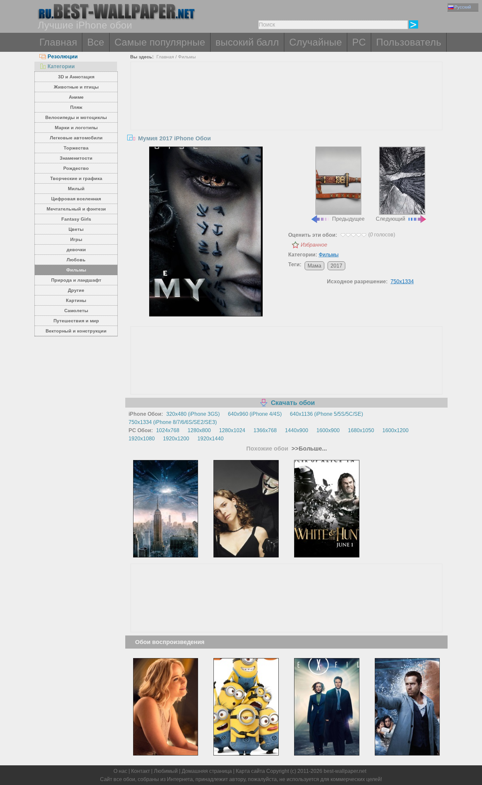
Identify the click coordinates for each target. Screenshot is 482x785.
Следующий (390, 219)
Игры (76, 239)
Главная (58, 42)
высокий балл (247, 42)
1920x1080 (142, 438)
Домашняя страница (207, 771)
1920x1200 (176, 438)
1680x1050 (361, 430)
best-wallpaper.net (345, 771)
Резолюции (63, 56)
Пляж (76, 107)
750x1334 (402, 281)
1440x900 (296, 430)
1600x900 (328, 430)
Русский (462, 7)
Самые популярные (159, 42)
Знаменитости (76, 158)
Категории (61, 66)
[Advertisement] (286, 111)
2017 (336, 266)
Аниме (76, 97)
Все (95, 42)
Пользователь (408, 42)
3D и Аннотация (76, 76)
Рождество (76, 168)
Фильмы (76, 269)
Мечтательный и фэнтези (76, 208)
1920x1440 (210, 438)
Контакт (140, 771)
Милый (76, 188)
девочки (76, 249)
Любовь (76, 259)
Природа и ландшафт (76, 280)
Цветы (76, 229)
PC (359, 42)
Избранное (314, 245)
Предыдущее (348, 219)
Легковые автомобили (76, 137)
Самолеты (76, 310)
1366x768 (265, 430)
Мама (314, 266)
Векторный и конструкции (76, 330)
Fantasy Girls (76, 219)
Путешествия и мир (76, 320)
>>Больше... (308, 448)
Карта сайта (250, 771)
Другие (76, 290)
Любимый (166, 771)
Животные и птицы (76, 87)
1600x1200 (395, 430)
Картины (76, 300)
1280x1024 (232, 430)
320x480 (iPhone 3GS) (193, 414)
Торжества (76, 148)
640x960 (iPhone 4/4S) (255, 414)
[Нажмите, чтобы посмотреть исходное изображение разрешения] (206, 231)
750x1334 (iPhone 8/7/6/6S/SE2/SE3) (173, 422)
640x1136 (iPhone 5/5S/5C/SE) (326, 414)
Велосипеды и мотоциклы (76, 117)
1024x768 (167, 430)
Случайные (315, 42)
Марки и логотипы (76, 127)
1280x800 (199, 430)
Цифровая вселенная (76, 198)
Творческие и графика (76, 178)
